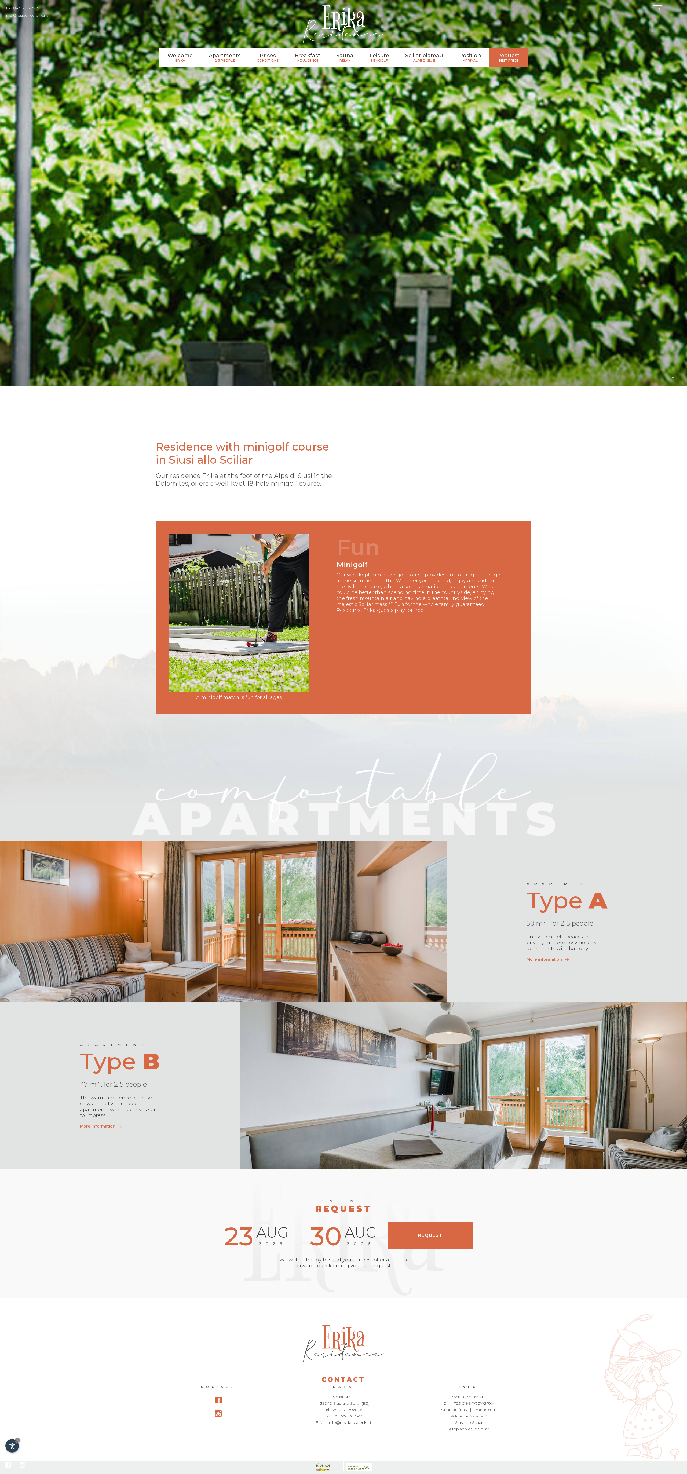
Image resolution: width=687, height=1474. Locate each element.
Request (508, 57)
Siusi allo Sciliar (469, 1422)
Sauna (344, 57)
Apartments (225, 57)
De (676, 9)
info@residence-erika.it (26, 15)
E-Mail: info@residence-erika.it (343, 1422)
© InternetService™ (469, 1416)
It (667, 9)
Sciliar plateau (424, 57)
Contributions (454, 1409)
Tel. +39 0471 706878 (343, 1409)
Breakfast (307, 57)
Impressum (485, 1409)
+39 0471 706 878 (21, 7)
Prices (268, 57)
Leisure (379, 57)
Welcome (180, 57)
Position (470, 57)
